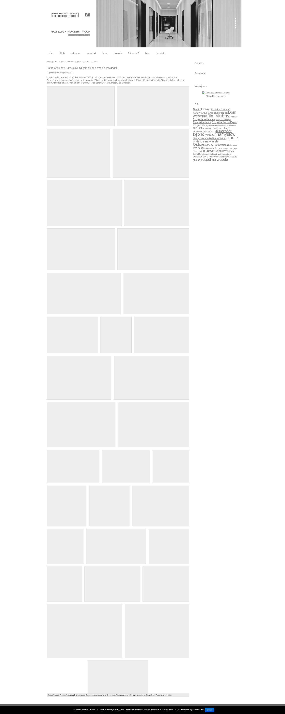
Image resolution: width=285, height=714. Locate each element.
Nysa (215, 138)
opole (232, 137)
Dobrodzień (221, 112)
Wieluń (204, 151)
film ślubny (218, 115)
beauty (118, 53)
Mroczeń (210, 134)
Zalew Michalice (199, 154)
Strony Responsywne (215, 96)
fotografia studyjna (223, 120)
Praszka (198, 148)
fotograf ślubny (201, 125)
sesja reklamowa (225, 148)
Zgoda (209, 710)
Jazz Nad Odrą (209, 131)
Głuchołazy (223, 128)
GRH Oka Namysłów (204, 128)
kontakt (161, 53)
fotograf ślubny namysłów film (98, 695)
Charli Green (208, 112)
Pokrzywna (232, 145)
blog (147, 53)
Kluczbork (224, 131)
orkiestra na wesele (206, 141)
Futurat (233, 125)
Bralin (197, 109)
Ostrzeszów (203, 144)
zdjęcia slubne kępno (204, 156)
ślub (62, 53)
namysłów (226, 134)
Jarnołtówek (198, 131)
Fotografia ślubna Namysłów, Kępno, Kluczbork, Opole (72, 61)
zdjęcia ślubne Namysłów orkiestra (158, 695)
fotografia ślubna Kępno (224, 122)
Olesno (222, 138)
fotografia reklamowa (204, 119)
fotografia (233, 117)
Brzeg (205, 109)
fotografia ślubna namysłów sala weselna (127, 695)
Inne (105, 53)
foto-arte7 (133, 53)
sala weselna (211, 148)
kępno (198, 134)
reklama (75, 53)
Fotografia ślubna (67, 695)
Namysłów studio (202, 138)
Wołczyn (229, 151)
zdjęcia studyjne (222, 157)
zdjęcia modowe (224, 154)
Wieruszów (216, 151)
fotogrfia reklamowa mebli (219, 125)
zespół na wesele (214, 159)
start (50, 53)
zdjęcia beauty (212, 154)
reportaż (91, 53)
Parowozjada (221, 144)
